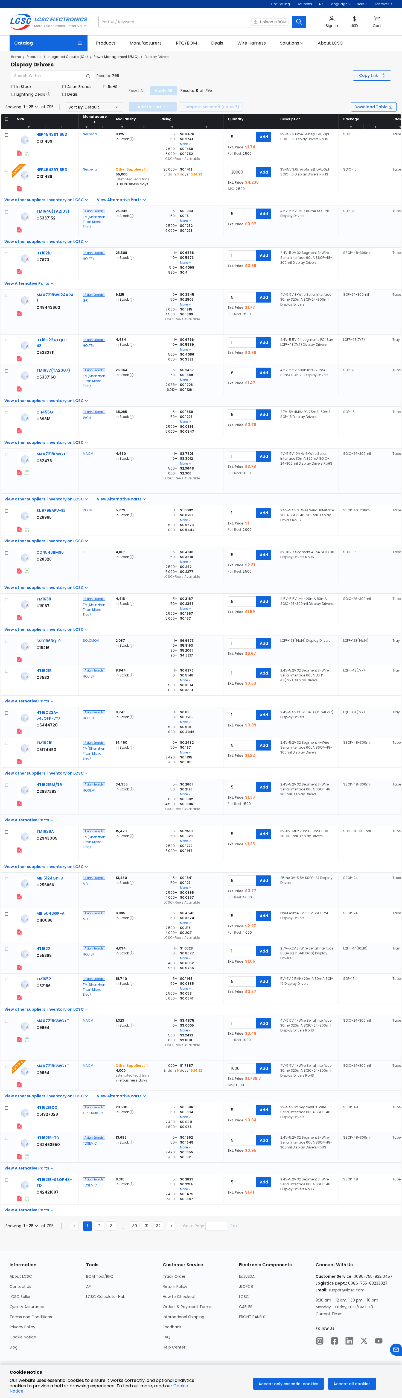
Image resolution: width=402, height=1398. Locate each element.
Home (16, 56)
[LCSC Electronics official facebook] (334, 1341)
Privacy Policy (22, 1327)
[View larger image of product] (25, 140)
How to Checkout (179, 1296)
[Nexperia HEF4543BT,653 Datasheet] (19, 153)
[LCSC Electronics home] (49, 22)
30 (134, 1226)
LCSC (244, 1296)
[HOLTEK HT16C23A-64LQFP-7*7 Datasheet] (19, 731)
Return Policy (175, 1286)
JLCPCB (246, 1286)
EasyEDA (247, 1276)
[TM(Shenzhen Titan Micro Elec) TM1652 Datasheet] (19, 997)
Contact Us (383, 4)
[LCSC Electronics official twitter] (364, 1341)
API (321, 4)
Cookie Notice (23, 1337)
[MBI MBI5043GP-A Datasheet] (19, 932)
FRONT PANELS (252, 1317)
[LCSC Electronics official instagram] (320, 1341)
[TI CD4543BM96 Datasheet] (19, 571)
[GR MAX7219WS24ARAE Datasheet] (19, 313)
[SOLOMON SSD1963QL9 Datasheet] (19, 659)
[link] (106, 43)
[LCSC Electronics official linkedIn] (349, 1341)
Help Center (174, 1347)
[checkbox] (13, 86)
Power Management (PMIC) (116, 56)
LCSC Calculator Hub (106, 1296)
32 (158, 1226)
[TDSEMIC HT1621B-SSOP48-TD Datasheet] (19, 1198)
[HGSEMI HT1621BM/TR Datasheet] (19, 803)
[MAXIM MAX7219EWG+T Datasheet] (19, 472)
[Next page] (171, 1226)
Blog (14, 1347)
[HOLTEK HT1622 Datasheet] (19, 967)
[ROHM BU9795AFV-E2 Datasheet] (19, 529)
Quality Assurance (27, 1306)
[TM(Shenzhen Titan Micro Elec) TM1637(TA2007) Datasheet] (19, 389)
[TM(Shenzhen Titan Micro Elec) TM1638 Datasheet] (19, 617)
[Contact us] (396, 1350)
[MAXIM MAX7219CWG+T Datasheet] (19, 1039)
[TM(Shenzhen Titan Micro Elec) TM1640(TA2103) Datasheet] (19, 230)
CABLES (245, 1306)
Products (34, 56)
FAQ (166, 1337)
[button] (202, 22)
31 (146, 1226)
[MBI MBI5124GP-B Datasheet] (19, 896)
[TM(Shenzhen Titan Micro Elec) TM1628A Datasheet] (19, 850)
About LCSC (21, 1276)
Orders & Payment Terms (187, 1306)
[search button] (299, 22)
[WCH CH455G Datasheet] (19, 430)
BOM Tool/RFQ (99, 1276)
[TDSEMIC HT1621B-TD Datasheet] (19, 1156)
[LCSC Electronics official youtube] (379, 1341)
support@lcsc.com (346, 1290)
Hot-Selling (280, 4)
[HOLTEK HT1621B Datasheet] (19, 271)
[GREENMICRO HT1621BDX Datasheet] (19, 1126)
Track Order (174, 1276)
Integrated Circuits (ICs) (68, 56)
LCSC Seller (20, 1296)
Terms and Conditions (31, 1317)
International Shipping (183, 1317)
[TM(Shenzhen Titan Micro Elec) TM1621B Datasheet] (19, 761)
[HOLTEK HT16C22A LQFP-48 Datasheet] (19, 358)
